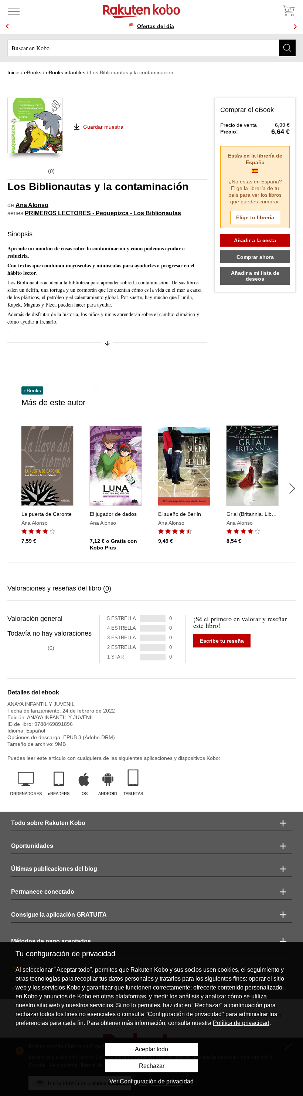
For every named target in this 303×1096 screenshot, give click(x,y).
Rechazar (151, 1066)
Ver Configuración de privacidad (151, 1081)
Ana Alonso (32, 205)
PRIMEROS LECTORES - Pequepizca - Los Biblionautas (103, 213)
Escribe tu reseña (222, 641)
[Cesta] (288, 11)
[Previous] (7, 26)
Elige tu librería (255, 217)
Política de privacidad (241, 1023)
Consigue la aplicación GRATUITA (59, 914)
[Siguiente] (292, 488)
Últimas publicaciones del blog (54, 869)
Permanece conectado (42, 892)
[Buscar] (287, 48)
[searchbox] (151, 48)
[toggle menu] (14, 11)
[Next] (295, 26)
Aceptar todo (151, 1049)
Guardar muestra (103, 127)
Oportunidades (32, 846)
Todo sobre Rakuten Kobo (48, 823)
